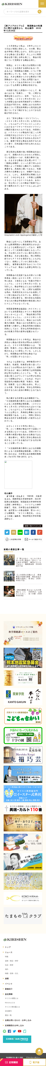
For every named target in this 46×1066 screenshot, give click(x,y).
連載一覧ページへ (32, 526)
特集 (6, 956)
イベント (9, 983)
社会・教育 (9, 965)
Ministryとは (10, 1002)
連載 (7, 978)
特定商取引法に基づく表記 (14, 1057)
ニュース (8, 952)
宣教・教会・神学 (11, 961)
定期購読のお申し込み (14, 1025)
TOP (39, 1053)
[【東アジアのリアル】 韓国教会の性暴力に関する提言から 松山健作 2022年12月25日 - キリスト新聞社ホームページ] (26, 534)
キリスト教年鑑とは (12, 1006)
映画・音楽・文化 (11, 973)
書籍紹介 (9, 989)
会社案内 (8, 1011)
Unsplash (8, 235)
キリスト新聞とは (11, 998)
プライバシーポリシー (33, 1057)
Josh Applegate (22, 235)
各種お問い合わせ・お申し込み (18, 1020)
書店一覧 (8, 1015)
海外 (6, 969)
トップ (8, 947)
